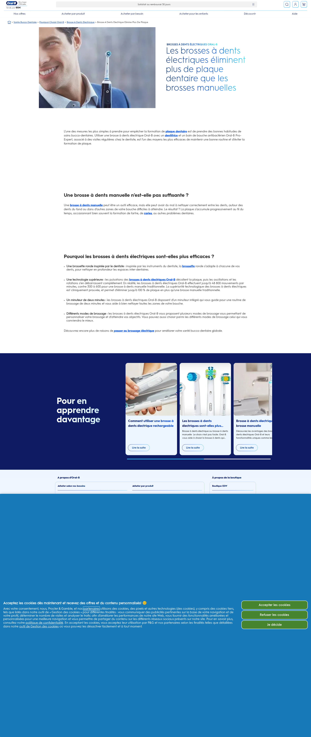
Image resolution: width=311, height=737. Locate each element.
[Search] (287, 4)
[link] (295, 4)
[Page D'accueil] (9, 22)
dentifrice (171, 135)
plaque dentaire (176, 131)
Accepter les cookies (274, 605)
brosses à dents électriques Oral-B (152, 279)
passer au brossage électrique (133, 330)
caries (148, 213)
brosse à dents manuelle (86, 205)
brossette (188, 266)
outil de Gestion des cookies (39, 626)
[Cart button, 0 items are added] (304, 4)
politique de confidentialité (44, 623)
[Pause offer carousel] (253, 4)
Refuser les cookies (274, 615)
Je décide (274, 624)
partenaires (91, 608)
